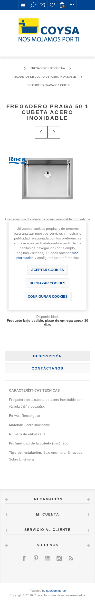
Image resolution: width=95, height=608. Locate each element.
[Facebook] (24, 558)
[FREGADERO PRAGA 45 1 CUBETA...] (41, 132)
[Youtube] (47, 558)
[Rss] (71, 558)
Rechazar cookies (47, 283)
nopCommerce (56, 590)
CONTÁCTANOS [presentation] (47, 368)
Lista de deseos (52, 5)
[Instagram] (59, 558)
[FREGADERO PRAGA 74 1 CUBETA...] (54, 132)
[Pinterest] (36, 558)
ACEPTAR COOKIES (47, 270)
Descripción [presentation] (47, 356)
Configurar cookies (47, 296)
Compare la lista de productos (43, 5)
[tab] (47, 356)
